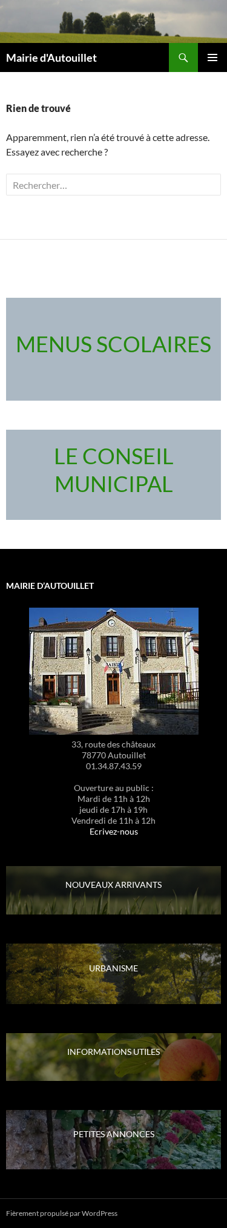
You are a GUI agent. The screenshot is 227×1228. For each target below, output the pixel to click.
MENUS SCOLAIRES (113, 343)
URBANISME (113, 968)
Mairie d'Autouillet (51, 57)
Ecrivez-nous (114, 831)
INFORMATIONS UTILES (113, 1051)
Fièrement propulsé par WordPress (61, 1213)
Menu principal (212, 57)
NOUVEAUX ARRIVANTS (113, 884)
